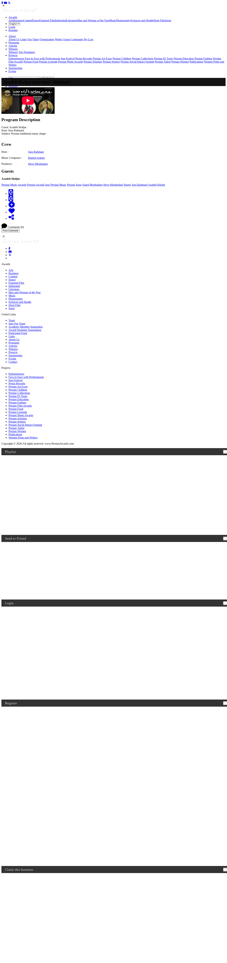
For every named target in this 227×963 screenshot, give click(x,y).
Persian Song (74, 184)
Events (12, 71)
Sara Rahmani (36, 151)
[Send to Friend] (11, 217)
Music (112, 20)
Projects (13, 352)
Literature (71, 20)
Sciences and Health (142, 20)
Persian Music (58, 184)
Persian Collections (142, 58)
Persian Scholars (93, 61)
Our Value (33, 39)
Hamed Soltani (36, 157)
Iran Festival (68, 58)
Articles (13, 45)
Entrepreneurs (16, 58)
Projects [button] (13, 55)
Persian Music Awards (13, 184)
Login (12, 27)
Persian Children (122, 58)
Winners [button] (13, 48)
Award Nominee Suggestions (25, 329)
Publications (196, 61)
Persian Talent (163, 61)
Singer (127, 184)
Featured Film (47, 20)
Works (58, 39)
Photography (123, 20)
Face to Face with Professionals (42, 58)
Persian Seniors (111, 61)
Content (27, 20)
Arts (11, 20)
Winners (13, 52)
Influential (60, 20)
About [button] (12, 36)
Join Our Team (17, 323)
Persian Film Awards (20, 405)
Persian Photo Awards (70, 61)
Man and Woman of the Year (93, 20)
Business (18, 20)
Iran (47, 184)
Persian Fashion (203, 58)
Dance (35, 20)
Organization (47, 39)
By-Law (88, 39)
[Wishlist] (12, 211)
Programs (14, 42)
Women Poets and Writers (23, 437)
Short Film (159, 20)
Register (13, 30)
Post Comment (10, 230)
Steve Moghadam (38, 163)
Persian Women (180, 61)
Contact (13, 361)
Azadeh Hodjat (156, 184)
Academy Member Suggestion (26, 326)
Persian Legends (48, 61)
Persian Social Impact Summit (137, 61)
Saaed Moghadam (92, 184)
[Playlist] (12, 204)
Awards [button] (13, 17)
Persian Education (184, 58)
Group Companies (73, 39)
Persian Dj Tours (163, 58)
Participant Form (18, 333)
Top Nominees (26, 52)
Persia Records (83, 58)
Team (12, 320)
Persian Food (31, 61)
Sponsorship (15, 68)
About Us (14, 39)
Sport (168, 20)
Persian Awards (36, 184)
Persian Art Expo (102, 58)
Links (23, 39)
